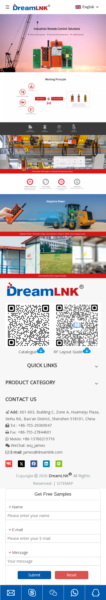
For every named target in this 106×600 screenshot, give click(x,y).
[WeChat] (58, 463)
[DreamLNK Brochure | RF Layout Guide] (53, 325)
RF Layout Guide (68, 351)
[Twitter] (21, 463)
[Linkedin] (46, 463)
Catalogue (28, 351)
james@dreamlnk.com (43, 452)
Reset (72, 574)
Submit (34, 574)
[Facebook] (33, 463)
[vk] (8, 463)
